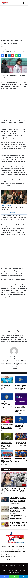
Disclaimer (16, 570)
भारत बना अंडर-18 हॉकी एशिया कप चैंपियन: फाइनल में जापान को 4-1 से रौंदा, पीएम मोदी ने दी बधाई (21, 461)
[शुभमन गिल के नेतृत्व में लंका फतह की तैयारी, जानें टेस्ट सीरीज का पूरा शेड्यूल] (21, 419)
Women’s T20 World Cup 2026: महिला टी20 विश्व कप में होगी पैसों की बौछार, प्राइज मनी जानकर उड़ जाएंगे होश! (21, 443)
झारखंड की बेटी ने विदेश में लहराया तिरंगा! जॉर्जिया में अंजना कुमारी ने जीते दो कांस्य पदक (7, 386)
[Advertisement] (14, 21)
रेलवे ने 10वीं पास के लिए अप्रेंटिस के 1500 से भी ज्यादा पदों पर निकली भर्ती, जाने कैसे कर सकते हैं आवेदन (18, 517)
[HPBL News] (4, 2)
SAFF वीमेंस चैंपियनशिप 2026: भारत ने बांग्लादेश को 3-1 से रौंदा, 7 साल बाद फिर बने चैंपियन (6, 461)
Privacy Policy (22, 570)
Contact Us (5, 570)
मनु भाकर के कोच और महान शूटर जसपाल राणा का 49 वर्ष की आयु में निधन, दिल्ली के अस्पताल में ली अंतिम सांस (7, 426)
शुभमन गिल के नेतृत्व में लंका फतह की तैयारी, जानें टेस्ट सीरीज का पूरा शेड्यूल (20, 425)
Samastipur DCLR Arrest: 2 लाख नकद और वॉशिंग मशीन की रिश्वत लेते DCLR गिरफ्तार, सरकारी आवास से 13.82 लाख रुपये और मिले (13, 490)
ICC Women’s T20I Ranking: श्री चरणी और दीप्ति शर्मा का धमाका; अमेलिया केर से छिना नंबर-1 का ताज (20, 409)
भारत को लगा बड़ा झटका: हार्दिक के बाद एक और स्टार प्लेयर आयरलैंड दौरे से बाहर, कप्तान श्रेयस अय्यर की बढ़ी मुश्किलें (6, 404)
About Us (11, 570)
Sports (7, 37)
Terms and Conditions (14, 572)
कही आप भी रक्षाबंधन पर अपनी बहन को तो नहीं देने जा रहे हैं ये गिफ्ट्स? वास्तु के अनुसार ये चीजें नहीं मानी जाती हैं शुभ (18, 524)
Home (3, 37)
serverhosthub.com (14, 568)
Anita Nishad (5, 46)
